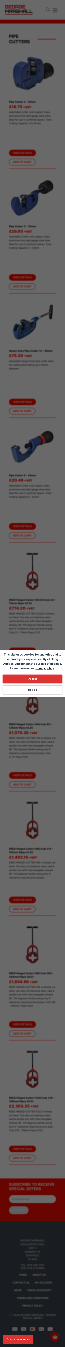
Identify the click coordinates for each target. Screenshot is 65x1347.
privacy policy (44, 668)
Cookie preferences (18, 1339)
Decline (32, 689)
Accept (32, 678)
